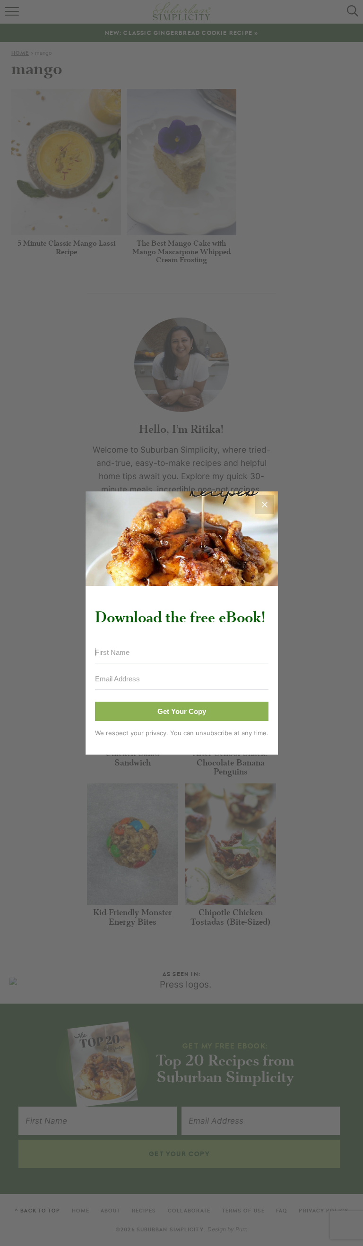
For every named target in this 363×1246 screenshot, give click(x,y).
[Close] (264, 504)
